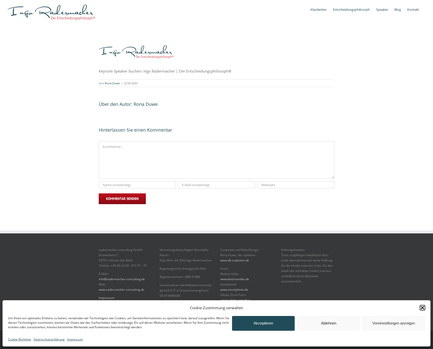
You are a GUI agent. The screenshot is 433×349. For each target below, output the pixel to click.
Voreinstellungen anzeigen (393, 323)
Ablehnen (328, 323)
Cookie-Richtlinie (19, 339)
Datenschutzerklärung (49, 339)
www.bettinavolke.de (234, 279)
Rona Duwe (112, 83)
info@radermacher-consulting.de (122, 279)
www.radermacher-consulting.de (121, 289)
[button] (422, 307)
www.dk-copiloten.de (234, 260)
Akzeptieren (263, 323)
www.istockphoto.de (234, 289)
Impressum (75, 339)
